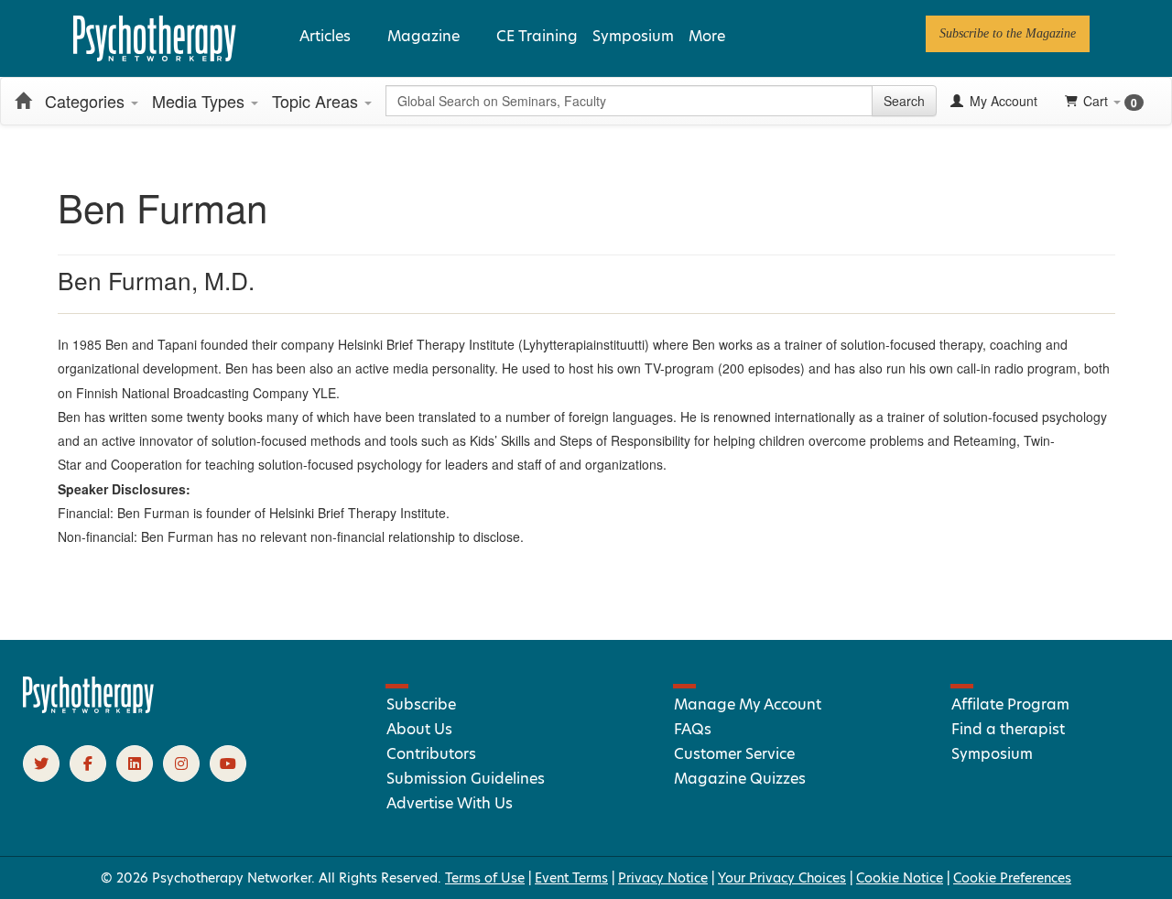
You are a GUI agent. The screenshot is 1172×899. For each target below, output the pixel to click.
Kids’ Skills (500, 440)
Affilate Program (1010, 704)
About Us (419, 729)
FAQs (692, 729)
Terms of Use (485, 878)
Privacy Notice (663, 878)
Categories (87, 101)
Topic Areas (317, 101)
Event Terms (571, 878)
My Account (1001, 101)
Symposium (633, 36)
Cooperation (146, 464)
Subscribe (421, 704)
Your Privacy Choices (782, 878)
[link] (1008, 34)
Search (904, 101)
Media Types (200, 101)
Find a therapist (1008, 729)
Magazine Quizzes (740, 778)
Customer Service (734, 753)
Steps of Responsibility (624, 440)
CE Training (537, 36)
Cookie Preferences (1012, 878)
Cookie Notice (899, 878)
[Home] (23, 101)
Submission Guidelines (465, 778)
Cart (1110, 101)
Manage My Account (747, 704)
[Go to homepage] (89, 708)
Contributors (431, 753)
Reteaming (984, 440)
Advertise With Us (449, 803)
